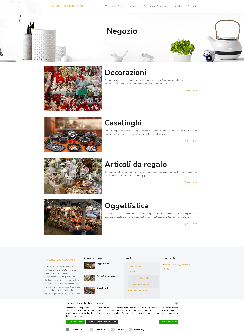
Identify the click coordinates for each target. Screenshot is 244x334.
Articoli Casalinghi (141, 278)
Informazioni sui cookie (106, 322)
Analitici (120, 329)
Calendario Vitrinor (141, 284)
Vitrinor (131, 271)
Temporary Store (136, 266)
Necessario (78, 329)
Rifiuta (90, 322)
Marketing (139, 329)
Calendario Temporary (138, 290)
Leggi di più (192, 90)
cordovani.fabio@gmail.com (177, 264)
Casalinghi (123, 123)
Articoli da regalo (136, 164)
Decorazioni (125, 72)
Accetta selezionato (75, 322)
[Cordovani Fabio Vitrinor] (65, 6)
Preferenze (100, 329)
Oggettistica (127, 205)
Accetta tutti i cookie (168, 322)
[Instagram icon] (168, 269)
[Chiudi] (176, 303)
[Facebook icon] (164, 269)
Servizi (131, 296)
